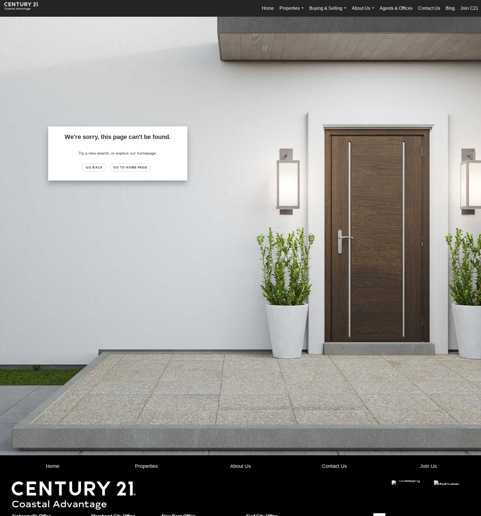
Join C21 (469, 8)
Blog (450, 8)
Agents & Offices (396, 8)
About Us (364, 11)
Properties (292, 11)
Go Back (94, 167)
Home (268, 8)
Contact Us (429, 8)
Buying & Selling (329, 11)
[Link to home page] (24, 8)
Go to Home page (130, 167)
